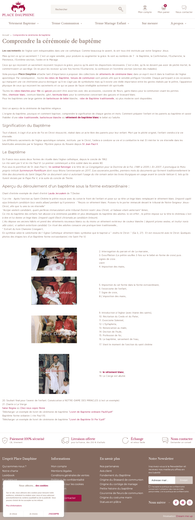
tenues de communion (83, 77)
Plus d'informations (14, 506)
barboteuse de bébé (57, 98)
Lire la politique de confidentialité (174, 491)
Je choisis (33, 514)
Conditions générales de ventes (70, 475)
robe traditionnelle (28, 117)
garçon (48, 90)
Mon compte (145, 12)
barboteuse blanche (50, 117)
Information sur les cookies (67, 484)
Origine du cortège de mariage (119, 484)
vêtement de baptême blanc (82, 117)
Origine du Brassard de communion (121, 479)
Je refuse (13, 514)
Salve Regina (9, 408)
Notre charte (10, 471)
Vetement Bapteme (22, 23)
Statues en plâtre (110, 502)
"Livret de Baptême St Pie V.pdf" (87, 419)
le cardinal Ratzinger (60, 166)
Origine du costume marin (116, 497)
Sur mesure (150, 23)
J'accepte (54, 514)
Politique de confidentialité (67, 479)
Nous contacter (184, 12)
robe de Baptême (89, 98)
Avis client (106, 471)
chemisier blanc (17, 94)
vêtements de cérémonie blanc (115, 74)
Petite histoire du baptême (116, 488)
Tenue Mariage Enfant (110, 23)
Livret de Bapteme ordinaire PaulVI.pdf (91, 411)
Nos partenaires (109, 466)
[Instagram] (190, 502)
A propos (177, 23)
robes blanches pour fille (27, 90)
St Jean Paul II (90, 144)
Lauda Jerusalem (57, 193)
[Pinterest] (183, 502)
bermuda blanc (60, 94)
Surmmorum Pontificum (32, 170)
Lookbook (8, 475)
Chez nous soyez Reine (32, 408)
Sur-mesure (9, 479)
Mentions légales (61, 471)
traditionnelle (107, 98)
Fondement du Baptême (115, 475)
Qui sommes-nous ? (14, 466)
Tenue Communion (65, 23)
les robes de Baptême (57, 77)
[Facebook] (176, 502)
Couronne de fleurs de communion (121, 493)
